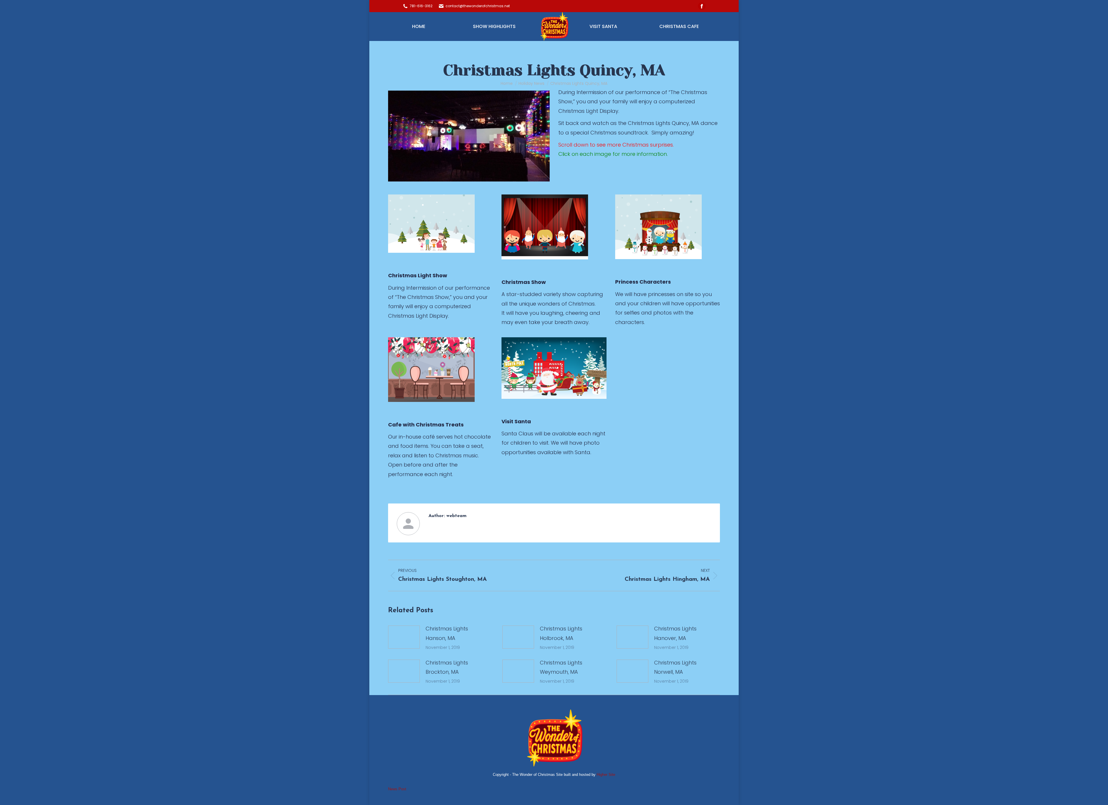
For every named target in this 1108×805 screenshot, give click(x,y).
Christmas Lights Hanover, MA (675, 633)
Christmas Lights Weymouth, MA (561, 667)
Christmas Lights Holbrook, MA (561, 633)
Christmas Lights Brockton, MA (447, 667)
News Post (397, 789)
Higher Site (605, 774)
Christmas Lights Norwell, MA (675, 667)
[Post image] (404, 637)
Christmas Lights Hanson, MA (447, 633)
